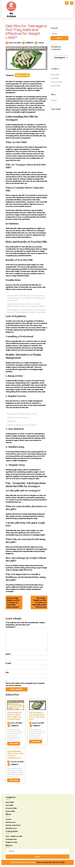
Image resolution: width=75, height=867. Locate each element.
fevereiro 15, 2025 (16, 762)
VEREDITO (29, 43)
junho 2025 (55, 74)
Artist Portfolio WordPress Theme (23, 862)
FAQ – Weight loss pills (14, 836)
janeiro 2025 (55, 85)
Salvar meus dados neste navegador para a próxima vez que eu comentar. (25, 684)
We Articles (11, 15)
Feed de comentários (13, 825)
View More (14, 744)
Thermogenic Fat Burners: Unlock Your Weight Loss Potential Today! (14, 715)
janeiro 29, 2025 (14, 43)
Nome (8, 654)
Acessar (54, 100)
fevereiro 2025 (56, 82)
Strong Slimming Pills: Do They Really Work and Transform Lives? (15, 754)
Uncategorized (11, 839)
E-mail (9, 663)
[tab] (67, 3)
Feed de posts (10, 822)
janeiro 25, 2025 (16, 723)
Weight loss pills (22, 75)
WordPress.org (11, 828)
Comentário (11, 627)
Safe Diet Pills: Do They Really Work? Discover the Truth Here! (36, 715)
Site (7, 672)
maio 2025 (54, 78)
